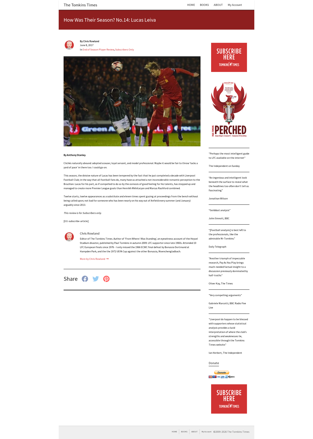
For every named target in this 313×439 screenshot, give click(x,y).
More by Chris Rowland (93, 258)
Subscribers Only (124, 49)
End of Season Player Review (98, 49)
